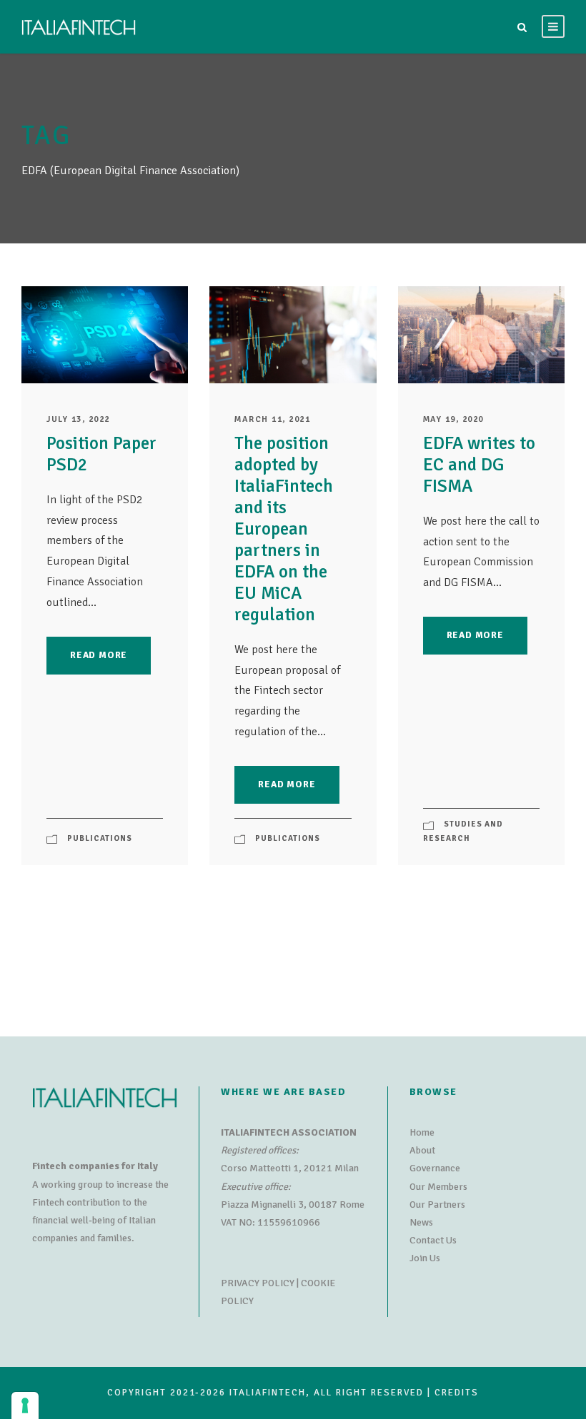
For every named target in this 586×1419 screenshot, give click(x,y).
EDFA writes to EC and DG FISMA (479, 464)
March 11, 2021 (272, 419)
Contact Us (433, 1240)
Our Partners (437, 1204)
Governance (434, 1168)
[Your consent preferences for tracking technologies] (25, 1405)
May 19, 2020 (453, 419)
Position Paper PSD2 (101, 453)
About (422, 1150)
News (421, 1222)
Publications (99, 838)
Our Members (438, 1187)
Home (421, 1132)
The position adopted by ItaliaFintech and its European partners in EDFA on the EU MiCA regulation (283, 528)
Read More (98, 655)
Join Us (424, 1258)
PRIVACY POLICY (257, 1283)
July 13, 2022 (78, 419)
